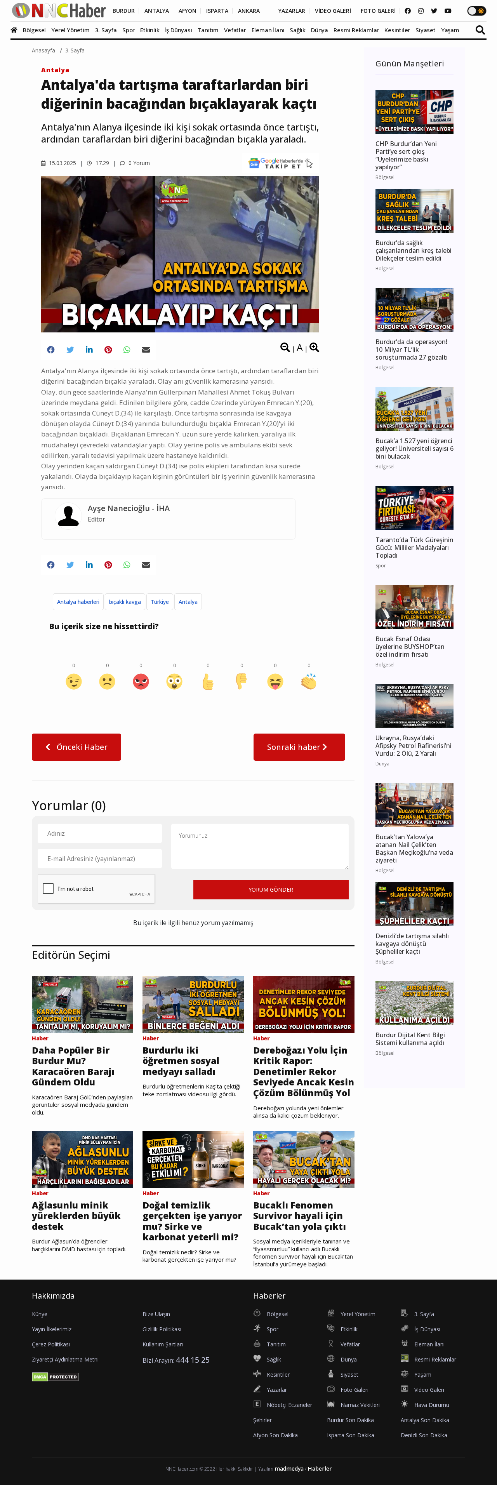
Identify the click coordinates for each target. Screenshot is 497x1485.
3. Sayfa (106, 30)
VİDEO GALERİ (333, 11)
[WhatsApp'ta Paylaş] (127, 350)
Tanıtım (208, 30)
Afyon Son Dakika (275, 1435)
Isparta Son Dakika (350, 1435)
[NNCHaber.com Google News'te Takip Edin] (280, 163)
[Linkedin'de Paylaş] (89, 350)
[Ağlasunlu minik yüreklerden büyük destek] (82, 1159)
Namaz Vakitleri (360, 1404)
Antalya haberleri (78, 601)
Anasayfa (43, 50)
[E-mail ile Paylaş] (146, 350)
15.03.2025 (61, 163)
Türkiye (160, 601)
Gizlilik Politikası (161, 1329)
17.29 (101, 163)
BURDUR (124, 11)
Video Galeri (429, 1389)
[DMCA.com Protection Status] (55, 1376)
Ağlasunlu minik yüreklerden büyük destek (76, 1216)
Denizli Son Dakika (424, 1435)
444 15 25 (193, 1360)
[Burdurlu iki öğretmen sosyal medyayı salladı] (193, 1004)
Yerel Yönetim (70, 30)
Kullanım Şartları (162, 1344)
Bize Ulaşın (156, 1314)
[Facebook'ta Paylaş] (51, 350)
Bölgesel (34, 30)
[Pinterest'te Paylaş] (108, 350)
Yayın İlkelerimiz (51, 1329)
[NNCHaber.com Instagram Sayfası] (421, 11)
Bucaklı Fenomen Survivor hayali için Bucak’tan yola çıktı (299, 1216)
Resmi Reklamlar (356, 30)
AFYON (187, 11)
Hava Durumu (431, 1404)
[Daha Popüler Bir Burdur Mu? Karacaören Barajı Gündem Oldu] (82, 1004)
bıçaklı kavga (125, 601)
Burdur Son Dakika (350, 1420)
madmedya (289, 1468)
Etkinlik (149, 30)
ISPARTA (217, 11)
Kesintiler (397, 30)
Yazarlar (277, 1389)
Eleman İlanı (268, 30)
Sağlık (298, 30)
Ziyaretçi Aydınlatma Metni (65, 1359)
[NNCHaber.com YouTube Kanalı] (448, 11)
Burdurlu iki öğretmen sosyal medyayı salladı (180, 1061)
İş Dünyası (178, 30)
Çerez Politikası (51, 1344)
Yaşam (450, 30)
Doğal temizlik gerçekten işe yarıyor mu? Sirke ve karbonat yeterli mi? (192, 1221)
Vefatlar (235, 30)
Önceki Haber (81, 747)
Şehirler (262, 1420)
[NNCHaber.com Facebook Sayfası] (408, 11)
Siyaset (425, 30)
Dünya (319, 30)
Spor (128, 30)
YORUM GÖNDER (270, 889)
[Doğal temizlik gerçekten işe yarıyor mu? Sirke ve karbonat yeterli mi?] (193, 1159)
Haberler (320, 1468)
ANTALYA (156, 11)
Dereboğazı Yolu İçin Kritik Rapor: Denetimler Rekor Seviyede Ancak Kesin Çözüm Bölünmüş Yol (303, 1072)
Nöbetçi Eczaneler (289, 1404)
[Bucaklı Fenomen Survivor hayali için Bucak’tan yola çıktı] (304, 1159)
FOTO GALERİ (378, 11)
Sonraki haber (294, 747)
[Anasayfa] (15, 30)
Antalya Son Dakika (425, 1420)
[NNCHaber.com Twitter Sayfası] (434, 11)
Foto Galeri (354, 1389)
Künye (39, 1314)
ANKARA (249, 11)
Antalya (55, 70)
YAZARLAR (291, 11)
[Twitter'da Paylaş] (70, 350)
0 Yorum (138, 163)
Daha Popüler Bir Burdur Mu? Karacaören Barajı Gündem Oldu (73, 1066)
